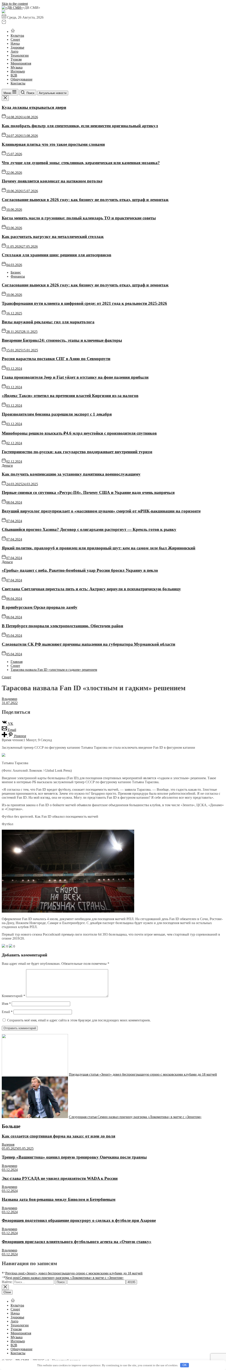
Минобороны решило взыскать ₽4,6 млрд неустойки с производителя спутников (79, 433)
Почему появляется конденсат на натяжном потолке (52, 181)
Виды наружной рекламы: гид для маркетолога (48, 322)
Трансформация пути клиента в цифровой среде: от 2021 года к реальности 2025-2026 (84, 303)
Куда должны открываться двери (34, 107)
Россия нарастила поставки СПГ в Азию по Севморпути (56, 358)
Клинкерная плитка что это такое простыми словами (53, 144)
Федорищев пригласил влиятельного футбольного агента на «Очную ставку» (76, 1241)
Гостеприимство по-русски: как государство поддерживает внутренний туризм (77, 451)
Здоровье (17, 47)
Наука (15, 43)
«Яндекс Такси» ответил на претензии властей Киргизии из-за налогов (70, 395)
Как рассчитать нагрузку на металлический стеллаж (53, 236)
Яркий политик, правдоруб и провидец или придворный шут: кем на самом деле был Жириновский (98, 548)
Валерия (8, 1144)
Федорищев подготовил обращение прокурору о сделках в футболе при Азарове (79, 1220)
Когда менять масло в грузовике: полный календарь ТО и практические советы (79, 218)
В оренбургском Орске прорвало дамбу (39, 607)
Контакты (18, 83)
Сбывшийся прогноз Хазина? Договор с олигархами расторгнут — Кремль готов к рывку (89, 529)
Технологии (20, 55)
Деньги (7, 465)
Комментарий (13, 996)
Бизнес (16, 272)
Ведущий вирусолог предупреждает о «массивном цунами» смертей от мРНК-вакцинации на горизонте (101, 511)
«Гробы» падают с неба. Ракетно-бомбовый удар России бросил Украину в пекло (80, 570)
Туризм (16, 59)
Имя (6, 1003)
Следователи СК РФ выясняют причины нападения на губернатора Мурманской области (88, 644)
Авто (14, 51)
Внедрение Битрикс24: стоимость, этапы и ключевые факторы (62, 340)
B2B (14, 75)
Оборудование (21, 79)
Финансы (18, 276)
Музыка (17, 67)
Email (7, 1012)
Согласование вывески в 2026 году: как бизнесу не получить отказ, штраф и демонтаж (85, 199)
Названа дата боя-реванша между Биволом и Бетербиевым (58, 1199)
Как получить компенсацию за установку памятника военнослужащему (71, 474)
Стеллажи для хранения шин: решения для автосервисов (56, 255)
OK (185, 1365)
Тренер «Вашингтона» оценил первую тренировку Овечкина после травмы (74, 1157)
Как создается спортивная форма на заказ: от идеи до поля (58, 1136)
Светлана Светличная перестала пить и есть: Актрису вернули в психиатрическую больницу (91, 589)
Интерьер (18, 71)
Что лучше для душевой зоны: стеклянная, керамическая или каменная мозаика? (81, 162)
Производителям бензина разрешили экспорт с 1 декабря (57, 414)
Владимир (9, 699)
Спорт (15, 39)
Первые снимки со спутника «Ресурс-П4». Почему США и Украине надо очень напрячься (88, 492)
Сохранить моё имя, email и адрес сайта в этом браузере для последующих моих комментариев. (79, 1020)
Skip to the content (15, 4)
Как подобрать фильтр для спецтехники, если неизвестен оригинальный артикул (80, 125)
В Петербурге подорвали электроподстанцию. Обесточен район (62, 626)
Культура (17, 35)
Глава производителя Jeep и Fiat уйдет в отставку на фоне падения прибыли (75, 377)
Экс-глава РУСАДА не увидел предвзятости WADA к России (60, 1178)
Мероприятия (21, 63)
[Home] (13, 31)
